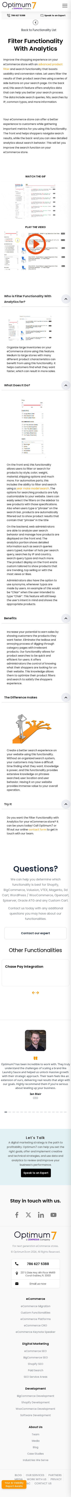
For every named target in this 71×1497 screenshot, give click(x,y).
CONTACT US (43, 1483)
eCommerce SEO (35, 1351)
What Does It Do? (17, 385)
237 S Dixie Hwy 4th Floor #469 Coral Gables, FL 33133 (38, 1274)
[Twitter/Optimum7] (28, 1215)
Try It (8, 804)
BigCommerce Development (35, 1396)
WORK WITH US (36, 1479)
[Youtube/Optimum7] (53, 1215)
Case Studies (35, 1454)
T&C (27, 1483)
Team (35, 1434)
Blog (35, 1447)
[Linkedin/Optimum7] (41, 1215)
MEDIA (19, 1479)
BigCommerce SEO (35, 1357)
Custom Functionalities (35, 1313)
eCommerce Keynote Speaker (35, 1332)
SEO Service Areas (35, 1377)
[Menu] (65, 5)
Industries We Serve (35, 1460)
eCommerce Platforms (35, 1319)
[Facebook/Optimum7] (17, 1215)
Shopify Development (35, 1402)
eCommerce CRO (35, 1325)
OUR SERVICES (35, 1475)
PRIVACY (56, 1479)
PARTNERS (55, 1475)
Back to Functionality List (38, 30)
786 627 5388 (15, 15)
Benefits (10, 618)
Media (35, 1441)
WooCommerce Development (35, 1409)
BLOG (18, 1475)
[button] (35, 299)
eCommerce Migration (35, 1306)
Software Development (35, 1415)
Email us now (38, 1284)
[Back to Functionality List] (35, 22)
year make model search (32, 488)
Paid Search (35, 1370)
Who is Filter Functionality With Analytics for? (27, 299)
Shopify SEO (35, 1364)
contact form (37, 829)
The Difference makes (20, 697)
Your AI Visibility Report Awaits (14, 1484)
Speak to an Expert (51, 15)
